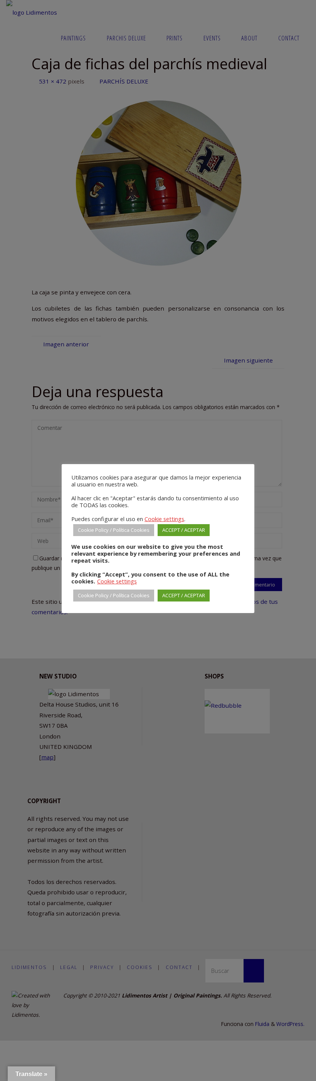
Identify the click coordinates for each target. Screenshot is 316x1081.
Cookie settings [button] (164, 519)
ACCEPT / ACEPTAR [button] (183, 529)
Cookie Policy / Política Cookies (114, 529)
